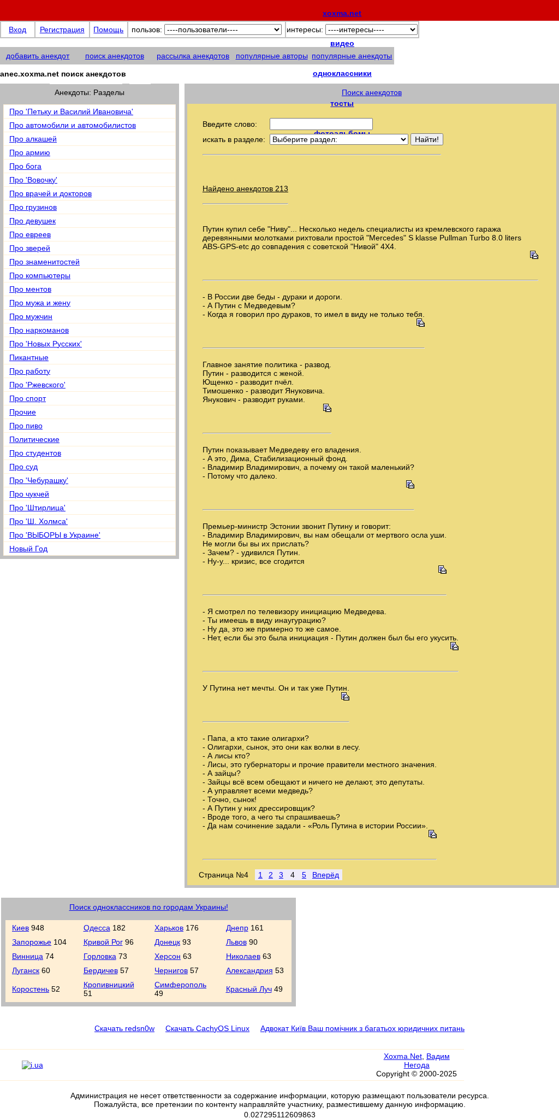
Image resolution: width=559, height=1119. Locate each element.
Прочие (22, 412)
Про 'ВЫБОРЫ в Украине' (54, 535)
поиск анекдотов (114, 55)
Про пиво (26, 425)
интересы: (305, 29)
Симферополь (180, 984)
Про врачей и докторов (50, 193)
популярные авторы (272, 55)
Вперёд (325, 874)
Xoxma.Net (403, 1056)
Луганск (25, 970)
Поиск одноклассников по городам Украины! (148, 907)
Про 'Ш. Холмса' (38, 521)
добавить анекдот (37, 55)
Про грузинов (33, 207)
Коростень (30, 989)
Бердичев (101, 970)
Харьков (168, 927)
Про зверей (29, 248)
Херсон (167, 956)
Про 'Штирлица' (37, 507)
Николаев (243, 956)
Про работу (29, 371)
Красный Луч (249, 989)
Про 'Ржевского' (37, 384)
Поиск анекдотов (372, 92)
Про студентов (35, 453)
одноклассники (342, 73)
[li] (10, 1069)
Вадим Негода (427, 1060)
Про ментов (30, 289)
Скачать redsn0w (124, 1028)
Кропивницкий (109, 984)
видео (342, 43)
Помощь (108, 29)
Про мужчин (30, 316)
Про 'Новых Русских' (45, 343)
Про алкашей (33, 138)
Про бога (25, 166)
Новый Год (28, 548)
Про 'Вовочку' (33, 179)
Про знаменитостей (44, 261)
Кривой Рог (103, 942)
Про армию (29, 152)
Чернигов (171, 970)
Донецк (167, 942)
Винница (27, 956)
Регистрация (62, 29)
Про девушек (32, 220)
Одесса (97, 927)
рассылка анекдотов (193, 55)
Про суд (23, 466)
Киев (20, 927)
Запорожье (31, 942)
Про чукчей (29, 494)
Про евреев (30, 234)
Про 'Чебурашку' (38, 480)
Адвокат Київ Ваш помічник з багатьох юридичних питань (362, 1028)
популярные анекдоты (352, 55)
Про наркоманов (39, 330)
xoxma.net (342, 13)
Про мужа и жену (39, 302)
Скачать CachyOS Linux (207, 1028)
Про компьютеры (39, 275)
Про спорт (27, 398)
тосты (342, 103)
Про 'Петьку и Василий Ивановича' (71, 111)
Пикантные (29, 357)
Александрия (249, 970)
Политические (34, 439)
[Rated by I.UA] (32, 1065)
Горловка (100, 956)
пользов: (147, 29)
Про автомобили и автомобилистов (72, 125)
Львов (236, 942)
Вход (17, 29)
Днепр (237, 927)
